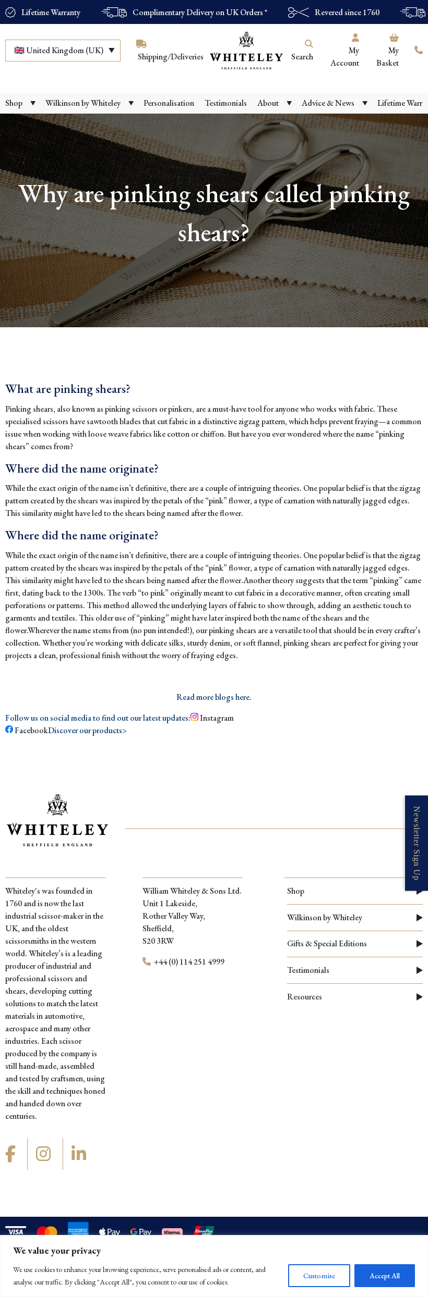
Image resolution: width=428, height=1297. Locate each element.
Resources (304, 996)
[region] (214, 1266)
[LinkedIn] (80, 1154)
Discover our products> (87, 730)
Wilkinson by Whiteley (324, 917)
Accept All (385, 1275)
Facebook (30, 730)
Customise (319, 1275)
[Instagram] (45, 1154)
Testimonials (308, 970)
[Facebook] (12, 1154)
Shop (295, 890)
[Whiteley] (246, 50)
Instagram (217, 717)
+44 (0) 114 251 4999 (188, 961)
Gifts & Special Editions (327, 943)
